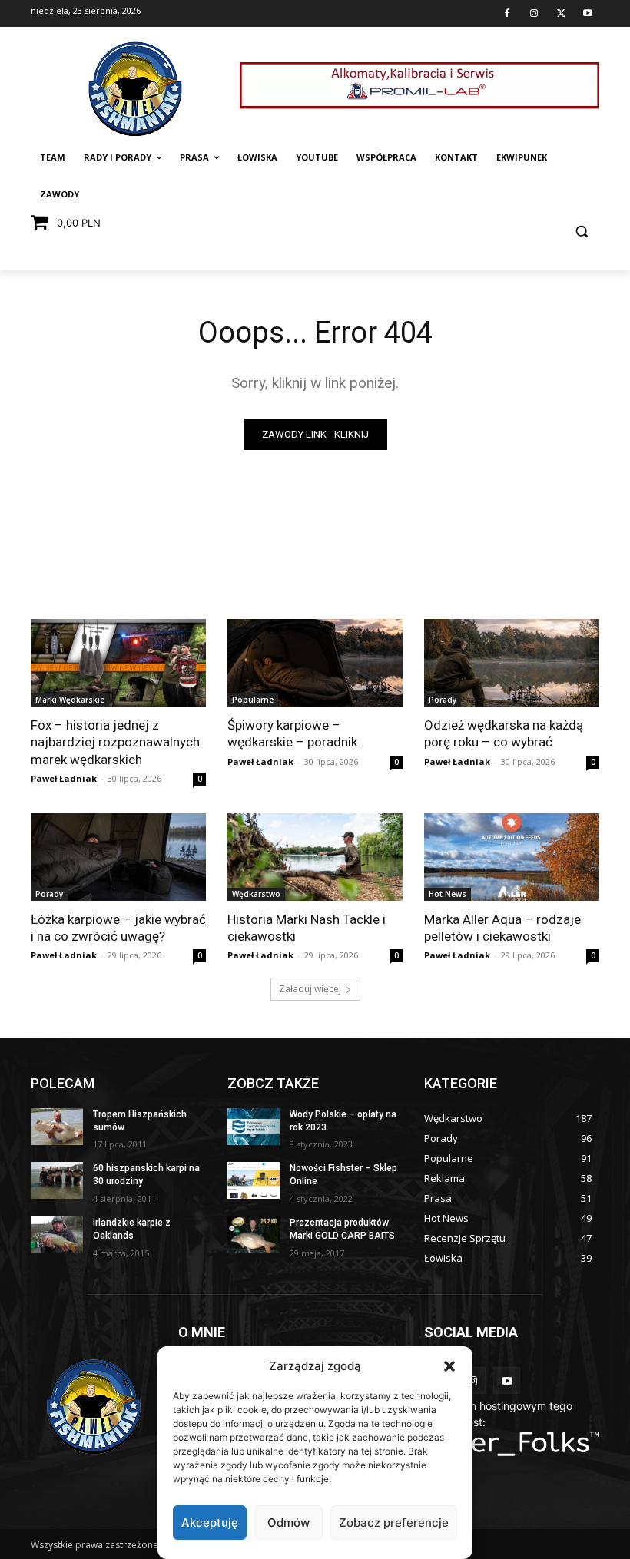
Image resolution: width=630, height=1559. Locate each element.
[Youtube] (587, 13)
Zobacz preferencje (394, 1522)
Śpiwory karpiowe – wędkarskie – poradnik (292, 733)
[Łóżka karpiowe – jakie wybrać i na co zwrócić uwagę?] (118, 857)
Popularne (253, 699)
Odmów (288, 1522)
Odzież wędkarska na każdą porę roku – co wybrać (503, 733)
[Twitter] (560, 13)
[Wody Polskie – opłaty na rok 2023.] (253, 1126)
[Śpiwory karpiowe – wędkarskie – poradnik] (315, 663)
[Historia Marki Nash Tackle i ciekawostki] (315, 857)
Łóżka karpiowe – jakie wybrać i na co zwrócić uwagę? (118, 928)
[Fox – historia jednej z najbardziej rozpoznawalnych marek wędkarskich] (118, 663)
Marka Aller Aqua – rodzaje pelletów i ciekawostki (502, 928)
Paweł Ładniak (64, 778)
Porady (442, 699)
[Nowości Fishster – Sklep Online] (253, 1180)
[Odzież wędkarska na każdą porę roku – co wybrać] (511, 663)
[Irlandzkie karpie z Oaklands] (57, 1234)
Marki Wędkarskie (69, 699)
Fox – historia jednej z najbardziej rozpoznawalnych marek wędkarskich (115, 741)
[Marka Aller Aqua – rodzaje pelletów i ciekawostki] (511, 857)
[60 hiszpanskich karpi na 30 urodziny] (57, 1180)
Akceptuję (209, 1522)
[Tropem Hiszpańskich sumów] (57, 1126)
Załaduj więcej (310, 988)
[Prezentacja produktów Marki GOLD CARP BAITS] (253, 1234)
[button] (449, 1366)
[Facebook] (507, 13)
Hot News (447, 894)
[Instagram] (533, 13)
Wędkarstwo (256, 894)
